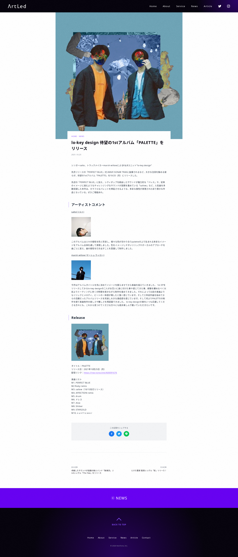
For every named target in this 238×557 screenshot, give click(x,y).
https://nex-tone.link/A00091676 (100, 372)
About (166, 6)
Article (208, 6)
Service (180, 6)
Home (153, 6)
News (194, 6)
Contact (146, 537)
